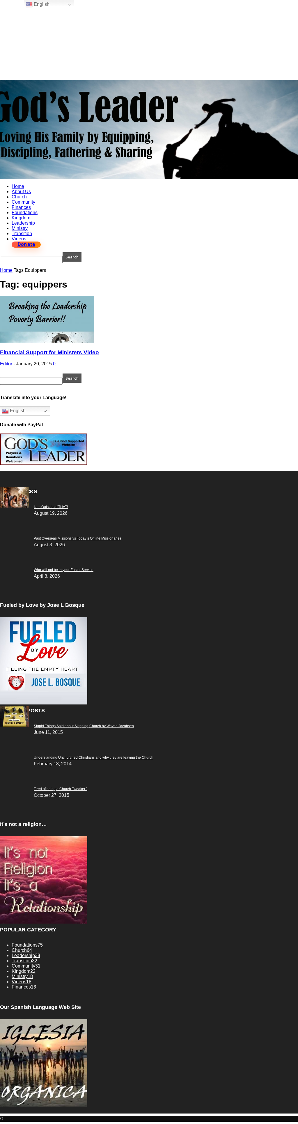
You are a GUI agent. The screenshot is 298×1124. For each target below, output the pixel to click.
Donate (26, 244)
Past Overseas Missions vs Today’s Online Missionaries (77, 538)
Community (23, 202)
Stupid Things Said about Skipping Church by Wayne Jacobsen (84, 726)
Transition (22, 233)
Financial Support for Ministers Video (49, 352)
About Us (21, 191)
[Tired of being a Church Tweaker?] (14, 725)
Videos (19, 238)
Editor (6, 363)
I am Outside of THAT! (51, 507)
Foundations (25, 212)
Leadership (23, 223)
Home (18, 186)
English (17, 410)
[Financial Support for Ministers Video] (47, 341)
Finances (21, 207)
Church (19, 196)
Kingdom (21, 217)
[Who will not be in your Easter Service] (14, 505)
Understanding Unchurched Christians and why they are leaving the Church (93, 757)
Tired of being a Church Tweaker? (60, 789)
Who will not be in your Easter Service (63, 570)
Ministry (20, 228)
